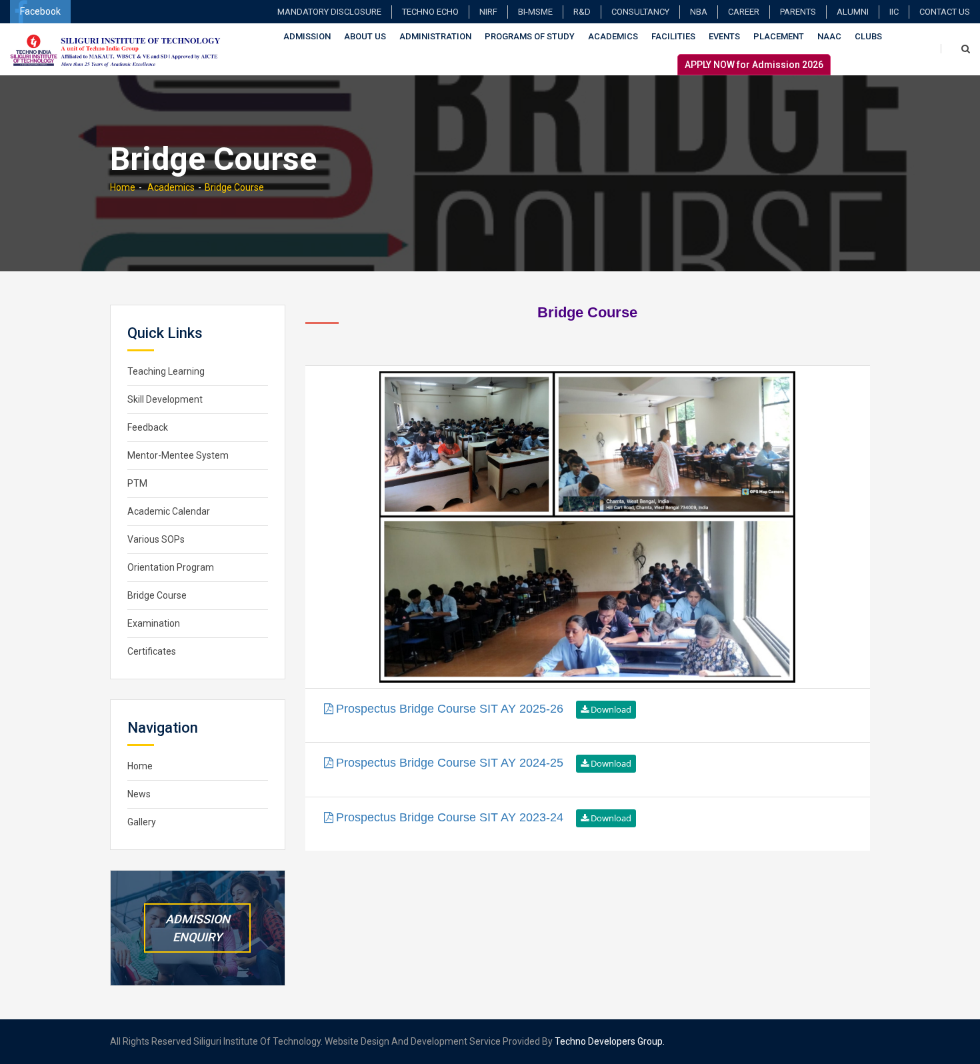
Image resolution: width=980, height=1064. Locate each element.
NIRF (488, 12)
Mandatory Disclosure (329, 12)
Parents (798, 12)
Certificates (151, 651)
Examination (153, 623)
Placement (778, 36)
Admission (307, 36)
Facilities (673, 36)
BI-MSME (535, 12)
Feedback (147, 427)
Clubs (868, 36)
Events (724, 36)
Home (122, 187)
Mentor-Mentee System (178, 455)
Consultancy (640, 12)
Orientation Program (170, 567)
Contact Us (944, 12)
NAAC (829, 36)
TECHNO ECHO (430, 12)
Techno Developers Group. (610, 1041)
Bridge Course (234, 187)
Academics (613, 36)
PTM (137, 483)
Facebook (40, 11)
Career (743, 12)
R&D (582, 12)
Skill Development (165, 399)
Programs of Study (530, 36)
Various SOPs (156, 539)
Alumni (853, 12)
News (139, 794)
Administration (435, 36)
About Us (365, 36)
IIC (894, 12)
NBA (698, 12)
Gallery (141, 822)
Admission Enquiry (197, 928)
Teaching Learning (166, 371)
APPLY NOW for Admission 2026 (754, 64)
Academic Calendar (168, 511)
